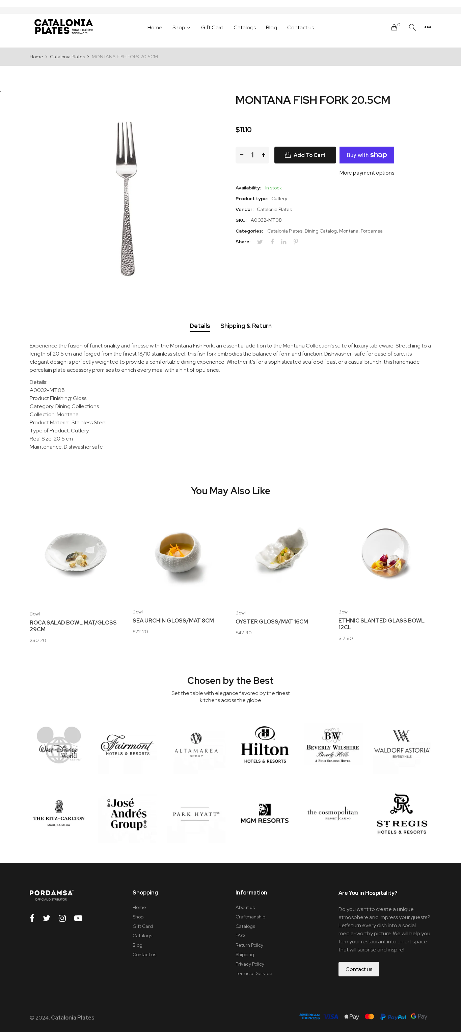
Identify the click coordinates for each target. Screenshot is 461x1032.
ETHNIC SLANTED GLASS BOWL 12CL (381, 624)
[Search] (412, 27)
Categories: (249, 231)
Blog (137, 945)
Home (139, 907)
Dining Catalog (321, 231)
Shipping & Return (246, 326)
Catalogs (142, 936)
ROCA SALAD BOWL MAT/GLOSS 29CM (73, 626)
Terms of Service (254, 973)
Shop (138, 917)
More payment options (367, 172)
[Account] (427, 27)
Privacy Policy (250, 964)
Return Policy (249, 945)
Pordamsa (372, 231)
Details (200, 326)
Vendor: (244, 209)
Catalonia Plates (284, 231)
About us (245, 907)
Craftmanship (250, 917)
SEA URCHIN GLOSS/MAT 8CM (173, 620)
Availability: (248, 188)
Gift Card (143, 926)
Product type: (252, 198)
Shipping (245, 954)
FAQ (240, 936)
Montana (348, 231)
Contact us (144, 954)
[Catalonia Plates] (63, 27)
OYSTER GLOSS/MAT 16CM (272, 621)
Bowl (35, 614)
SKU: (241, 220)
